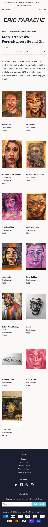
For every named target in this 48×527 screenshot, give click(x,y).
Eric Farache (23, 512)
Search (24, 459)
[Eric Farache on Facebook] (21, 485)
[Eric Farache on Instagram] (32, 485)
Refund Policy (24, 466)
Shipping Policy (24, 469)
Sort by (5, 47)
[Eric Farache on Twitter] (15, 485)
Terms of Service (24, 473)
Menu (7, 10)
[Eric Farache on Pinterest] (26, 485)
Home (4, 31)
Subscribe (39, 504)
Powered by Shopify (37, 512)
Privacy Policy (24, 462)
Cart (44, 9)
